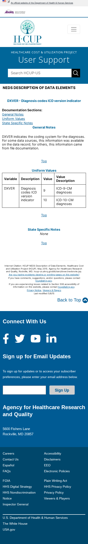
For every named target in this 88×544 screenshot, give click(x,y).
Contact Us (11, 459)
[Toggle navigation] (73, 29)
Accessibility (52, 453)
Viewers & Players (52, 290)
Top (44, 161)
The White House (15, 523)
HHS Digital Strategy (17, 486)
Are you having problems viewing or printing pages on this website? (44, 274)
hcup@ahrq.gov (43, 280)
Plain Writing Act (55, 480)
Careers (8, 453)
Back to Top (69, 299)
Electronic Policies (57, 471)
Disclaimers (52, 459)
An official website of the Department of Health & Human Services (42, 2)
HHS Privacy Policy (57, 486)
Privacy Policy (54, 492)
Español (8, 465)
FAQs (7, 471)
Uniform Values (13, 119)
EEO (47, 465)
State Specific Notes (17, 123)
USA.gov (9, 529)
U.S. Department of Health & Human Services (35, 517)
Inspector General (15, 504)
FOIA (6, 480)
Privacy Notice (34, 290)
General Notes (13, 114)
